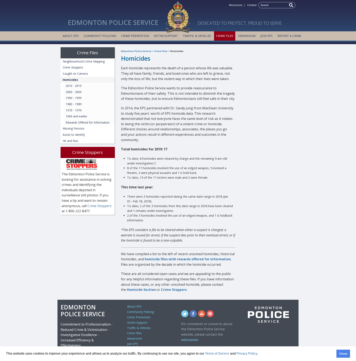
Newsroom (246, 36)
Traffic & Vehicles (197, 36)
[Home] (178, 16)
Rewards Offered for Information (88, 122)
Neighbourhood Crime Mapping (84, 61)
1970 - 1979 (74, 110)
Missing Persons (73, 128)
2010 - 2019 (74, 86)
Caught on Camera (75, 74)
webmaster (189, 339)
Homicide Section (142, 289)
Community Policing (100, 36)
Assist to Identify (74, 135)
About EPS (71, 36)
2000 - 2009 (74, 92)
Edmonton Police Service (136, 51)
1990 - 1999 (74, 98)
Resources (235, 5)
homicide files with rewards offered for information (188, 259)
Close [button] (343, 353)
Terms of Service (217, 353)
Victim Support (166, 36)
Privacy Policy (247, 353)
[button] (259, 354)
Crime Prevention (135, 36)
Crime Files (224, 36)
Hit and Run (70, 141)
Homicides (176, 51)
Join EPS (266, 36)
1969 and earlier (76, 116)
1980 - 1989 (74, 104)
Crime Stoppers (174, 289)
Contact (251, 5)
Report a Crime (289, 36)
